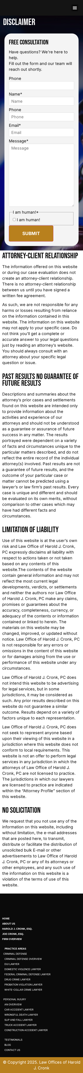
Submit (31, 233)
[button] (74, 7)
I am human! (28, 220)
